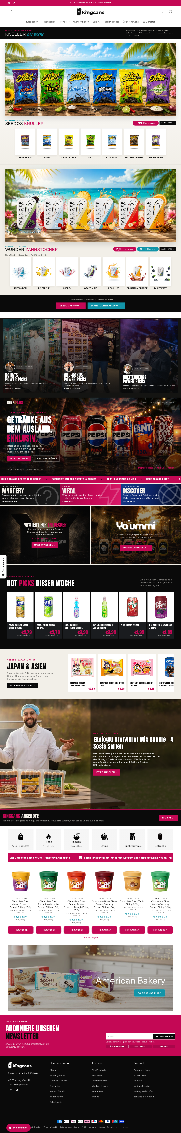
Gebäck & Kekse (58, 1080)
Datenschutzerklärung (69, 1127)
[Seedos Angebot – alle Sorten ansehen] (90, 79)
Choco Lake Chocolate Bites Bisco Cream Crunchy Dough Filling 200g (104, 903)
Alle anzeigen (90, 937)
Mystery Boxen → (45, 545)
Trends (95, 1096)
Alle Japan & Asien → (22, 685)
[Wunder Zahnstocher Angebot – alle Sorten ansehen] (90, 205)
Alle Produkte (20, 845)
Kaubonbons (57, 1096)
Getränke (160, 845)
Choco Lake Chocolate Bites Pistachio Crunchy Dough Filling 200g (48, 903)
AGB (84, 1127)
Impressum (125, 1127)
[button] (11, 11)
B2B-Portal (140, 1075)
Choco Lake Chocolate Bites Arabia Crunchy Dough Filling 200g (160, 903)
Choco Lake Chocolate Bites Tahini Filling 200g (132, 901)
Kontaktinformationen (108, 1127)
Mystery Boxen (100, 1086)
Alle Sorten (167, 123)
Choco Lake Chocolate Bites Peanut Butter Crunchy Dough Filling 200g (76, 904)
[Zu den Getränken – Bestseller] (90, 436)
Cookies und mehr (149, 992)
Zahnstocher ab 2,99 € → (106, 306)
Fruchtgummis (132, 845)
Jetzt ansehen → (106, 772)
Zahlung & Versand (144, 1096)
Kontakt (138, 1080)
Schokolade (56, 1102)
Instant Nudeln (57, 1091)
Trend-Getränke (46, 458)
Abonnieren (163, 1036)
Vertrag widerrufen (144, 1091)
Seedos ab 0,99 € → (71, 306)
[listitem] (25, 143)
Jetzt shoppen (19, 458)
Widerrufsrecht (142, 1086)
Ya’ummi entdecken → (136, 548)
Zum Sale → (169, 818)
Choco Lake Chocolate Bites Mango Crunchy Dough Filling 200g (20, 903)
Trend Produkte (48, 843)
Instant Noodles (76, 843)
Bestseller (97, 1075)
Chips (104, 845)
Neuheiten (97, 1091)
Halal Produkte (99, 1080)
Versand (92, 1127)
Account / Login (142, 1070)
